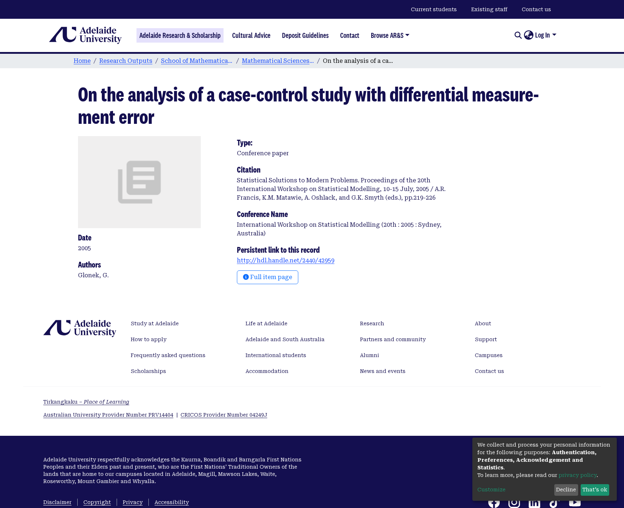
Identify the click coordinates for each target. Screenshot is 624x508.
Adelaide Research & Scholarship (180, 35)
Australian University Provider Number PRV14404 (108, 415)
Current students (434, 9)
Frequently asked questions (168, 355)
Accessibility (172, 502)
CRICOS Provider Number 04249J (224, 415)
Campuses (489, 355)
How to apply (148, 339)
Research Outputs (125, 60)
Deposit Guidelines (305, 35)
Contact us (536, 9)
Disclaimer (57, 502)
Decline (566, 489)
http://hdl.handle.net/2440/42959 (285, 260)
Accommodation (267, 371)
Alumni (369, 355)
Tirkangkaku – (86, 402)
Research (372, 323)
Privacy (133, 502)
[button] (528, 35)
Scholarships (148, 371)
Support (486, 339)
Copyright (97, 502)
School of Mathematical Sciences (197, 60)
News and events (383, 371)
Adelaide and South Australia (285, 339)
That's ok (594, 489)
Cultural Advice (251, 35)
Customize (491, 489)
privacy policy (578, 475)
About (483, 323)
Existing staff (489, 9)
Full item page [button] (270, 277)
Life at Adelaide (266, 323)
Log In (542, 35)
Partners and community (393, 339)
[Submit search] (518, 35)
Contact (349, 35)
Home (82, 60)
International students (276, 355)
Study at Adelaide (155, 323)
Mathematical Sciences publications (278, 60)
